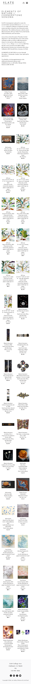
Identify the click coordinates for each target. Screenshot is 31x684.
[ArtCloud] (11, 676)
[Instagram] (14, 676)
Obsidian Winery (6, 44)
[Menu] (27, 3)
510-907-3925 (15, 670)
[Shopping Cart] (23, 3)
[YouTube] (20, 676)
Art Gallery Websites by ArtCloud (20, 680)
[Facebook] (17, 676)
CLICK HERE (18, 44)
